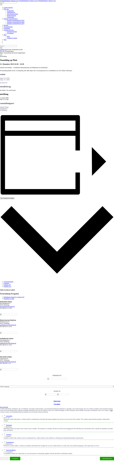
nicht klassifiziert (11, 450)
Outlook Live (7, 286)
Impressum (57, 401)
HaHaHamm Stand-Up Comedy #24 (14, 297)
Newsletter (57, 404)
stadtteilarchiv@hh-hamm (7, 343)
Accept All (15, 458)
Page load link (4, 407)
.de (15, 343)
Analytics (8, 434)
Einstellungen (10, 442)
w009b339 (3, 49)
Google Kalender (8, 281)
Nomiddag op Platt (9, 298)
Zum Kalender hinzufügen (7, 198)
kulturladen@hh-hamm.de (7, 306)
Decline (4, 458)
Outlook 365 (7, 285)
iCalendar (6, 283)
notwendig (9, 416)
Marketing (9, 425)
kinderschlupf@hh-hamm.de (8, 361)
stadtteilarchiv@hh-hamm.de (8, 325)
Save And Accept (107, 458)
